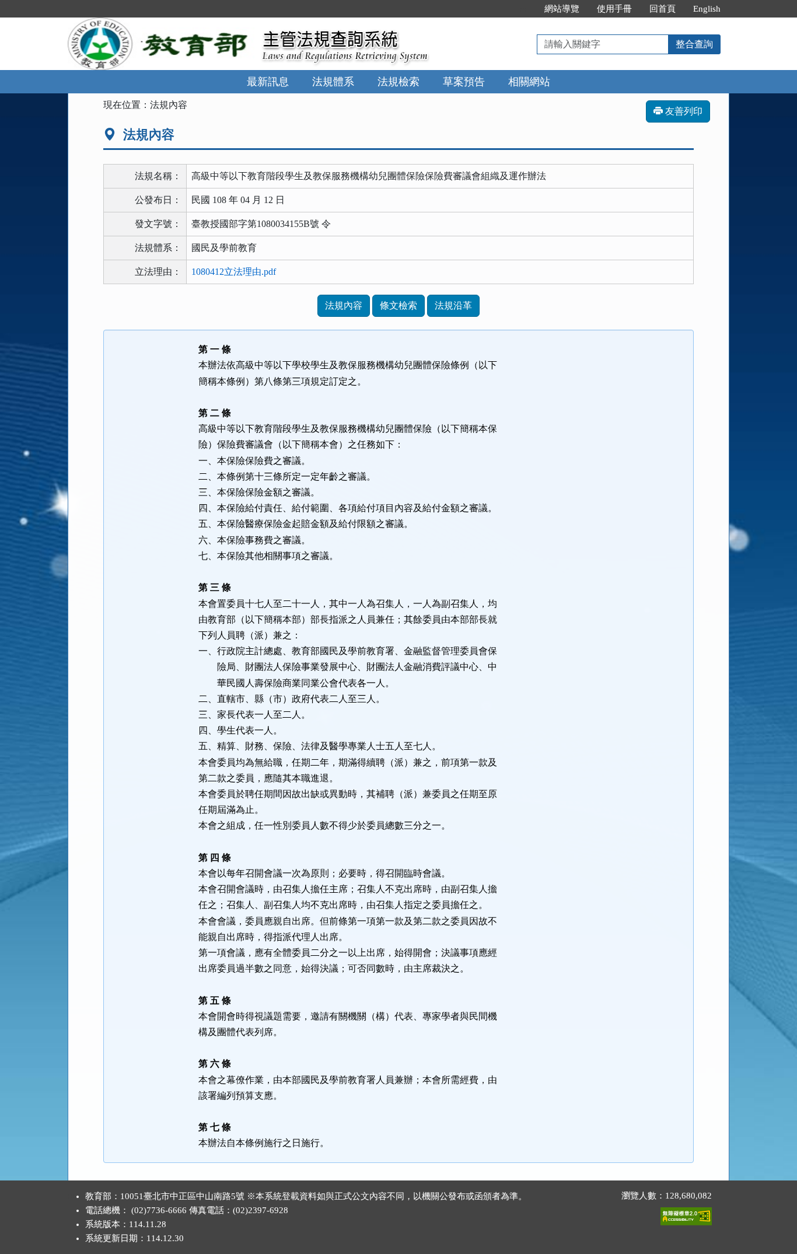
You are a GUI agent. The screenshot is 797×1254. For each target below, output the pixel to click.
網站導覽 (561, 8)
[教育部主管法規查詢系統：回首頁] (161, 24)
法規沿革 (453, 305)
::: (523, 8)
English (707, 8)
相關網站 (529, 82)
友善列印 (682, 111)
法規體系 (333, 82)
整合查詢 (694, 44)
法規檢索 (398, 82)
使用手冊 (614, 8)
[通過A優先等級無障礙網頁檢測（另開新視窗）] (686, 1213)
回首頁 (662, 8)
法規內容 (343, 305)
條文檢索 (398, 305)
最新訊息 (268, 82)
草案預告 (464, 82)
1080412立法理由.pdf (233, 272)
